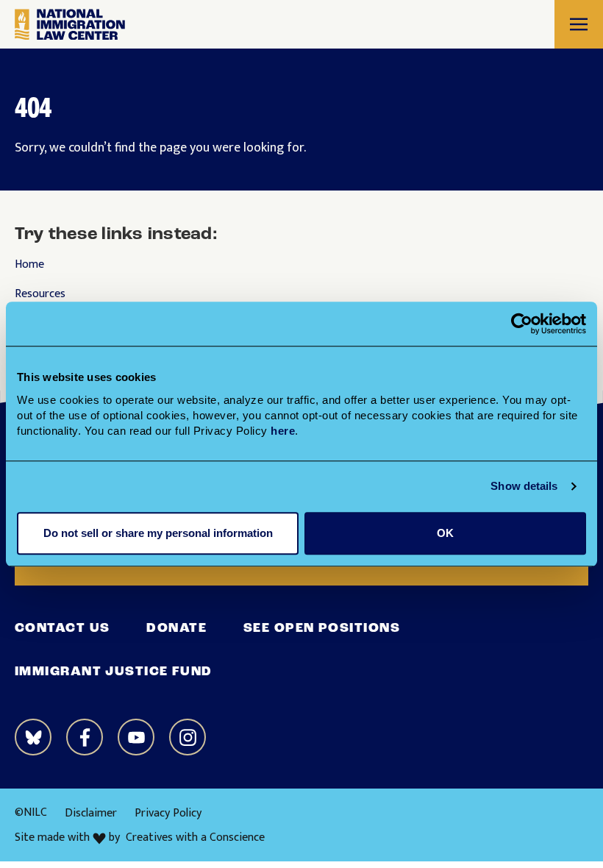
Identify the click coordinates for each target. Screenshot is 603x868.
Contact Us (62, 629)
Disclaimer (91, 813)
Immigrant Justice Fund (114, 672)
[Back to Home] (70, 24)
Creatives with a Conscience (195, 838)
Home (29, 265)
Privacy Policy (168, 813)
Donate (176, 629)
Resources (40, 294)
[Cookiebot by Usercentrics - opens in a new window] (521, 324)
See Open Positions (321, 629)
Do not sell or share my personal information (158, 533)
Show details (523, 486)
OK (445, 533)
